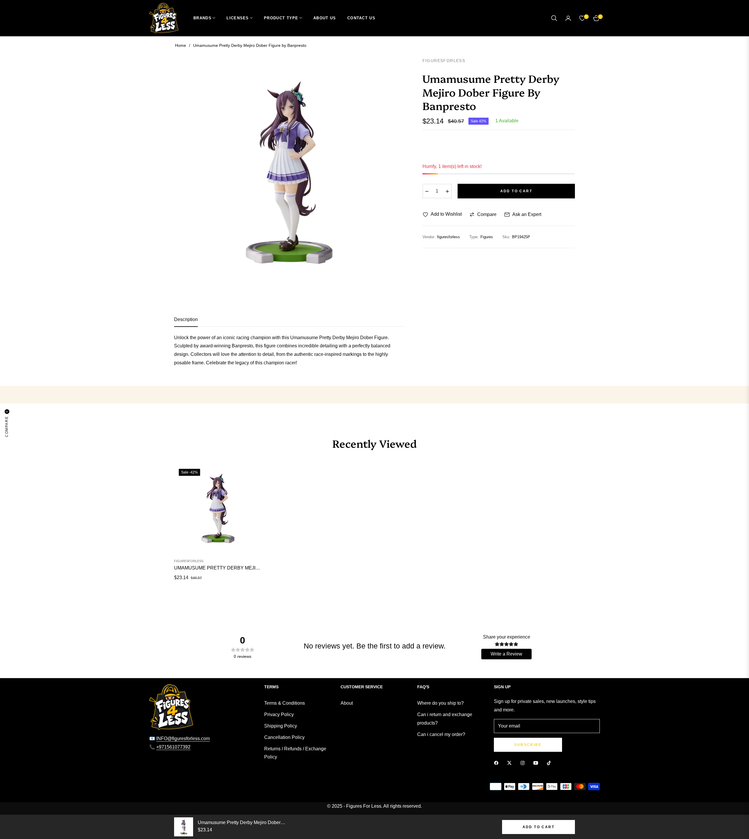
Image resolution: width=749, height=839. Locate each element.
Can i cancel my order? (441, 734)
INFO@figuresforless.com (183, 738)
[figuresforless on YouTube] (537, 763)
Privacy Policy (279, 714)
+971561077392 (173, 746)
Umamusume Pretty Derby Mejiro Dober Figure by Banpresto (218, 567)
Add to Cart (538, 827)
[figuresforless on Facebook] (497, 763)
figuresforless (188, 561)
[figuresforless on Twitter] (511, 763)
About (347, 703)
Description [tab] (186, 319)
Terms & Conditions (284, 703)
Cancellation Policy (284, 737)
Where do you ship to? (440, 703)
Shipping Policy (280, 725)
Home (180, 45)
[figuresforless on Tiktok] (550, 763)
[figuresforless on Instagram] (524, 763)
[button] (554, 18)
